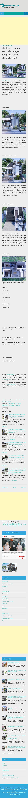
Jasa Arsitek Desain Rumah (8, 775)
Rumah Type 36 (5, 613)
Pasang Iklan (5, 773)
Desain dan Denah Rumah (17, 399)
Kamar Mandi (5, 608)
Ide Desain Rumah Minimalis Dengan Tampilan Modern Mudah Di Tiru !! (11, 53)
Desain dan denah (7, 399)
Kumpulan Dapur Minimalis (7, 601)
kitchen (19, 526)
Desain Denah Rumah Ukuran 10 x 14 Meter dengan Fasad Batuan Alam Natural (17, 416)
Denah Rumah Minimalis (7, 584)
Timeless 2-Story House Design (14, 688)
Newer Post (5, 487)
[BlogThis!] (4, 408)
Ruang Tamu (5, 596)
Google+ (6, 405)
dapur (3, 588)
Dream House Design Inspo (13, 662)
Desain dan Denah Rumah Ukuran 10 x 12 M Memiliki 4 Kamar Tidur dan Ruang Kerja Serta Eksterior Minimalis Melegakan (17, 698)
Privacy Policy (5, 768)
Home (14, 487)
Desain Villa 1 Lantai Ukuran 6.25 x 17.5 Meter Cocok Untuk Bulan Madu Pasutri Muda (17, 431)
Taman (3, 606)
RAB (3, 620)
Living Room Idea (19, 524)
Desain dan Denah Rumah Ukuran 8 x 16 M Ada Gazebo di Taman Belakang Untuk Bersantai (16, 717)
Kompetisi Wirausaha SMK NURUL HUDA (10, 777)
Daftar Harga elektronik (7, 615)
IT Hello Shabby (10, 792)
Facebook (12, 403)
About (3, 763)
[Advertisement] (14, 31)
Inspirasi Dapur (5, 598)
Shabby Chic (17, 794)
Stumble (12, 405)
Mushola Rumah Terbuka (7, 618)
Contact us (4, 765)
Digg (19, 405)
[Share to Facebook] (7, 408)
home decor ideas (11, 526)
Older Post (23, 487)
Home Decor (7, 524)
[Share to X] (6, 408)
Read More (4, 426)
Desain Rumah (5, 581)
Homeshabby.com (6, 80)
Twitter (19, 403)
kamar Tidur (4, 603)
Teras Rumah (5, 593)
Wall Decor (4, 526)
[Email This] (3, 408)
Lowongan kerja (5, 770)
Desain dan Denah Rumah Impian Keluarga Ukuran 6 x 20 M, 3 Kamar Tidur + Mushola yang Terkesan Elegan (16, 737)
